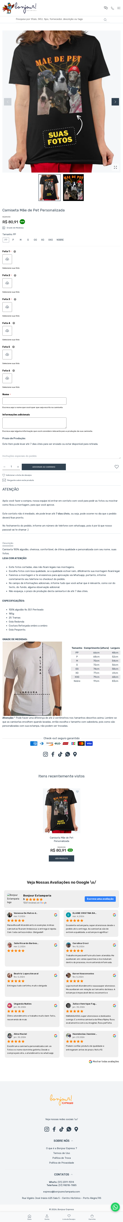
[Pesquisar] (105, 20)
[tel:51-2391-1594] (112, 7)
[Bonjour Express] (19, 8)
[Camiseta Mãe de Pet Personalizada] (61, 810)
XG (42, 240)
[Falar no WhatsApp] (115, 1207)
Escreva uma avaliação (100, 899)
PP (5, 240)
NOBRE (60, 240)
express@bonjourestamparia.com (61, 1191)
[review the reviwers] (55, 914)
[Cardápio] (119, 7)
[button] (115, 101)
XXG (50, 240)
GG (35, 240)
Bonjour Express (66, 1209)
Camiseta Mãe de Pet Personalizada (61, 839)
